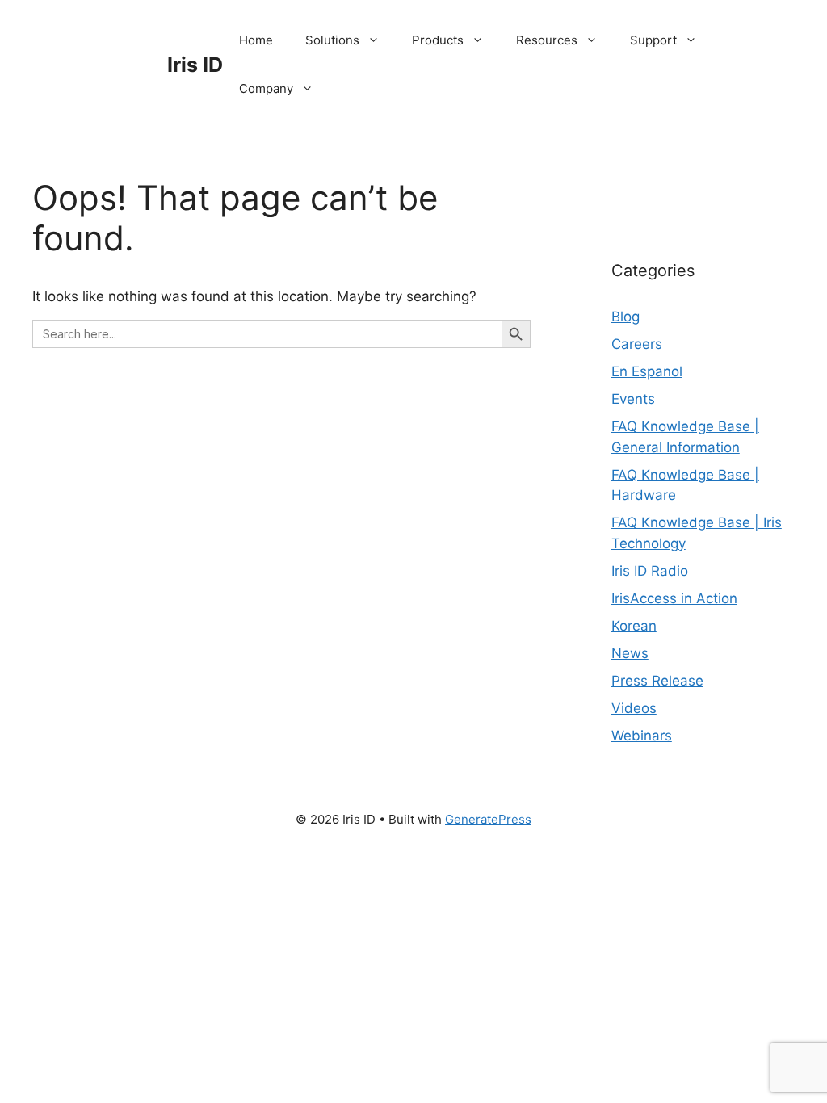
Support (653, 40)
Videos (634, 708)
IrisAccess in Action (674, 598)
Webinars (641, 736)
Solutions (332, 40)
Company (266, 88)
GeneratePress (488, 819)
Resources (546, 40)
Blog (625, 316)
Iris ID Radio (649, 571)
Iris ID (195, 64)
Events (633, 399)
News (630, 653)
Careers (636, 344)
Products (438, 40)
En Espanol (646, 371)
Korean (634, 626)
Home (256, 40)
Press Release (657, 681)
